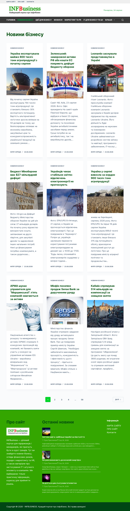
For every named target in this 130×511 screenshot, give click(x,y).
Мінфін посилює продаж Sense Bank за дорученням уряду (65, 289)
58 (82, 400)
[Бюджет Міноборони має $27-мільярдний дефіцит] (24, 196)
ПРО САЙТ (21, 1)
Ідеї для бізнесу (44, 20)
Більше (108, 20)
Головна (10, 20)
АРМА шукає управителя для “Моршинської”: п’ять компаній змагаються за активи (24, 292)
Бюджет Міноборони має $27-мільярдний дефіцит (23, 175)
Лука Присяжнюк (50, 440)
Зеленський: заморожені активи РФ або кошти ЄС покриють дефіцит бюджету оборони (63, 60)
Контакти (30, 1)
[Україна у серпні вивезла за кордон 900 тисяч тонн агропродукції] (105, 199)
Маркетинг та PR (73, 20)
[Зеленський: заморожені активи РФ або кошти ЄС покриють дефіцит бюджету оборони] (65, 84)
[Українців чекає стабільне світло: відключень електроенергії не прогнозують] (65, 202)
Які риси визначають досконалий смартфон (61, 460)
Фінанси (58, 20)
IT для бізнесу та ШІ (93, 20)
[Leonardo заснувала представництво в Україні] (105, 78)
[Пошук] (123, 20)
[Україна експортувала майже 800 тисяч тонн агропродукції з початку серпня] (24, 81)
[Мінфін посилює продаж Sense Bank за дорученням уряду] (65, 310)
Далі (117, 399)
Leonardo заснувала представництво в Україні (104, 57)
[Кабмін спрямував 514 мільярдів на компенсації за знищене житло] (105, 313)
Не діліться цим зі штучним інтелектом (59, 483)
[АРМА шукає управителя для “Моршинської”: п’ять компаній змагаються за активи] (24, 317)
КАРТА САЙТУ (10, 1)
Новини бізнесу (25, 20)
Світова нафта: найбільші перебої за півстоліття (63, 437)
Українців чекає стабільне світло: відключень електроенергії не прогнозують (62, 178)
